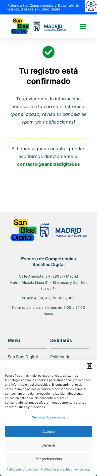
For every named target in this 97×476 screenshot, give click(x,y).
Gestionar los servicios (48, 417)
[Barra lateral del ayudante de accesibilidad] (91, 6)
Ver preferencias (48, 459)
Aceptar (48, 431)
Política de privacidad (22, 469)
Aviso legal (83, 469)
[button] (89, 365)
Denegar (48, 445)
